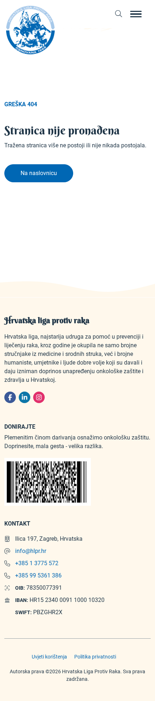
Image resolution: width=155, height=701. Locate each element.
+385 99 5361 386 (38, 575)
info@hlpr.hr (30, 551)
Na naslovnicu (39, 173)
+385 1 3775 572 (36, 563)
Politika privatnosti (95, 657)
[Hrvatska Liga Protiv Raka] (30, 30)
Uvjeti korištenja (49, 657)
